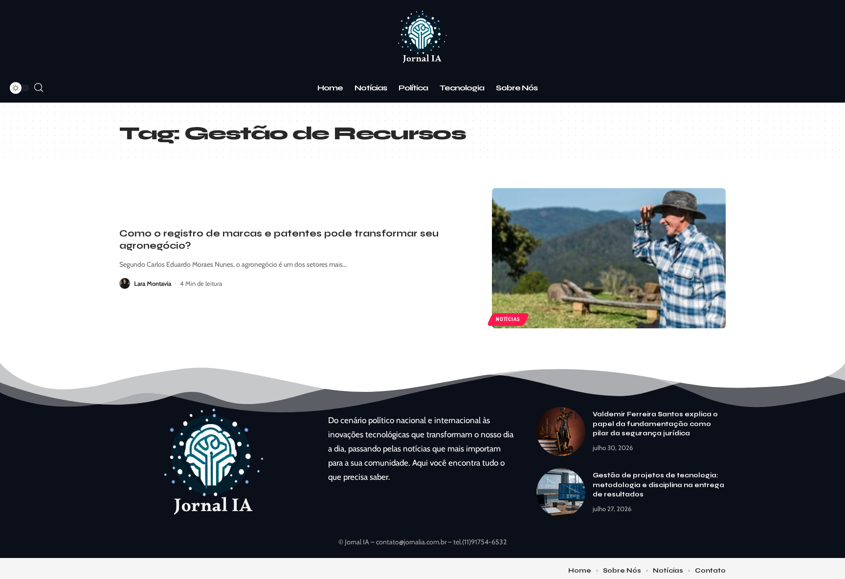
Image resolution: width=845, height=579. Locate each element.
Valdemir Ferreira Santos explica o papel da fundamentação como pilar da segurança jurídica (655, 423)
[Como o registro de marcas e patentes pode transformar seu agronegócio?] (609, 258)
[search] (38, 87)
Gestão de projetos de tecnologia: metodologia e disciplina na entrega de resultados (658, 485)
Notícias (508, 319)
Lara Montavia (152, 283)
